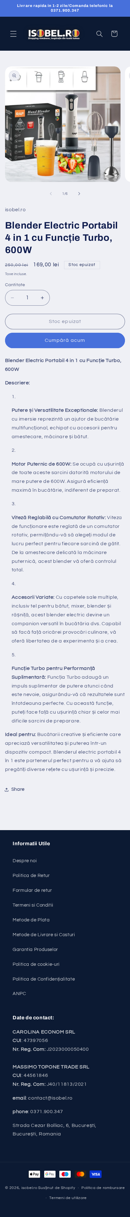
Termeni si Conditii (33, 905)
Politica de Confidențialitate (44, 979)
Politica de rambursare (103, 1188)
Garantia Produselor (35, 949)
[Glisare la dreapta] (79, 194)
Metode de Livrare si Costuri (44, 934)
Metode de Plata (31, 920)
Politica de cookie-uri (36, 964)
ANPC (19, 993)
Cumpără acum (65, 340)
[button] (13, 33)
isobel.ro (29, 1188)
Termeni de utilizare (68, 1198)
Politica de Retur (31, 875)
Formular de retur (32, 890)
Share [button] (18, 789)
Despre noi (25, 860)
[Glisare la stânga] (51, 194)
